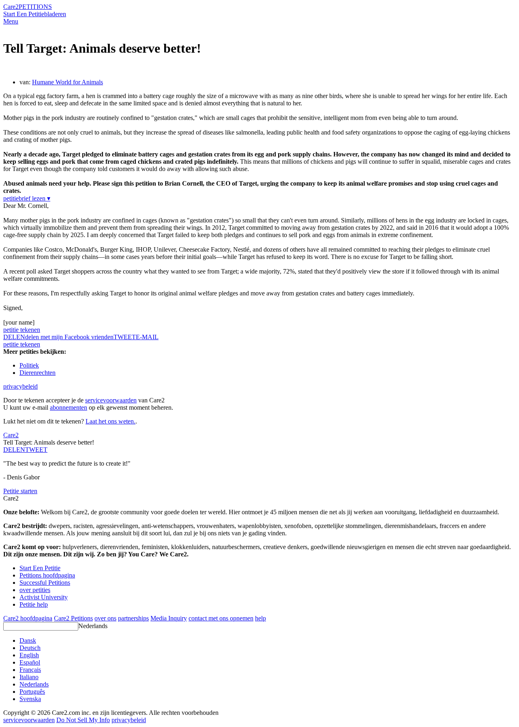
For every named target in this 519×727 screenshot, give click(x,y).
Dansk (27, 640)
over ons (105, 618)
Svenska (30, 698)
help (260, 618)
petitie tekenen (21, 329)
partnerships (133, 618)
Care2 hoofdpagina (27, 618)
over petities (34, 589)
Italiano (29, 677)
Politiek (29, 365)
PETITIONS (35, 6)
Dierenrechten (37, 372)
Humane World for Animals (67, 82)
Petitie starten (20, 491)
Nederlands (92, 625)
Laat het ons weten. (110, 421)
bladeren (55, 14)
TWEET (125, 337)
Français (30, 669)
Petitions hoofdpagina (47, 575)
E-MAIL (147, 337)
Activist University (43, 597)
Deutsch (30, 647)
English (29, 655)
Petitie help (33, 604)
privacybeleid (20, 386)
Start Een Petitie (23, 14)
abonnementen (68, 407)
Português (32, 691)
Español (29, 662)
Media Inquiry (168, 618)
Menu (10, 21)
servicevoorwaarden (111, 400)
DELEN (14, 449)
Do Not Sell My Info (83, 719)
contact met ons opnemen (221, 618)
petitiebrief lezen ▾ (26, 198)
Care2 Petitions (73, 618)
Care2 (11, 6)
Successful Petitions (44, 582)
